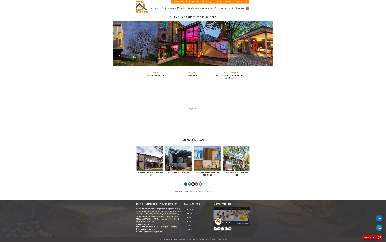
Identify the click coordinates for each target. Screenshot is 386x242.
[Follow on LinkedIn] (226, 228)
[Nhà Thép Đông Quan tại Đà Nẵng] (142, 7)
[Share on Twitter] (189, 184)
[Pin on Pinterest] (196, 184)
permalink (208, 191)
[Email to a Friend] (193, 184)
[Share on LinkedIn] (200, 184)
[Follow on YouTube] (229, 228)
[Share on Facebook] (185, 184)
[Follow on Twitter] (219, 228)
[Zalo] (379, 227)
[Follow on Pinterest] (222, 228)
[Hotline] (379, 237)
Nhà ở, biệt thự (193, 191)
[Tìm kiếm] (247, 8)
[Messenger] (379, 218)
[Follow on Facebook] (215, 228)
